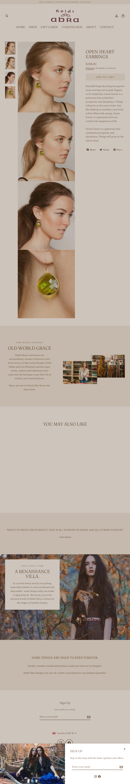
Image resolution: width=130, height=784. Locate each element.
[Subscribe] (121, 767)
